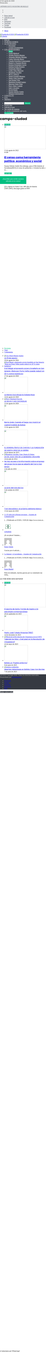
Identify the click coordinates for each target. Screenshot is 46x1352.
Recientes (7, 348)
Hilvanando (4, 6)
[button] (10, 1351)
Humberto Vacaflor (15, 72)
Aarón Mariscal (14, 53)
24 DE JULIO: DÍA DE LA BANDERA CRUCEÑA (22, 457)
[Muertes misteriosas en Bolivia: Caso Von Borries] (11, 667)
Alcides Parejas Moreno (17, 55)
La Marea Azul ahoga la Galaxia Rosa (19, 395)
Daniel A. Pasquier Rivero (17, 63)
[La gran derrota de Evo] (16, 485)
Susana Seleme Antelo (16, 92)
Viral (6, 350)
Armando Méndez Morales (18, 57)
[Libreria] (3, 36)
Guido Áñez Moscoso (16, 71)
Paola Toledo (8, 547)
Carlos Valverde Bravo (16, 59)
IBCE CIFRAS (14, 74)
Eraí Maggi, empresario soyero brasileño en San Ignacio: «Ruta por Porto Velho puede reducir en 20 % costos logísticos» (24, 371)
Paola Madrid (8, 569)
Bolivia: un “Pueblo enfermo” (16, 663)
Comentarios (8, 352)
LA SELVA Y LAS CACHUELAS (15, 401)
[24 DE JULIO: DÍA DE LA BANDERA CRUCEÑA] (19, 454)
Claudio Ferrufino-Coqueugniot (19, 61)
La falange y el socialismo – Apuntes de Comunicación (22, 554)
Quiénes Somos (11, 42)
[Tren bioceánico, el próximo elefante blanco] (16, 506)
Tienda (7, 99)
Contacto (9, 96)
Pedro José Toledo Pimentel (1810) (18, 632)
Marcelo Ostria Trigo (16, 84)
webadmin (7, 532)
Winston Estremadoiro (16, 94)
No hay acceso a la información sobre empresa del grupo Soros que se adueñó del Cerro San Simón (24, 464)
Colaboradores (12, 49)
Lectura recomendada (16, 48)
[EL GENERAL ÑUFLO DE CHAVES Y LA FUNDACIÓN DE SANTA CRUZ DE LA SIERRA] (16, 445)
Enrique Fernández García (17, 65)
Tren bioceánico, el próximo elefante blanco (23, 509)
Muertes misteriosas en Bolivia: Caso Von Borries (24, 669)
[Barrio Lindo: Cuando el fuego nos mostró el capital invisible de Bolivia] (16, 420)
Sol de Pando (13, 90)
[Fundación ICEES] (14, 34)
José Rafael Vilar (14, 80)
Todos (11, 51)
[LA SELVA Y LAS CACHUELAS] (13, 399)
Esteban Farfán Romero (17, 67)
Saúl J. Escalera (14, 88)
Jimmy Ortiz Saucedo (16, 78)
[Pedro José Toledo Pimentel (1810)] (16, 630)
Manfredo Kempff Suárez (17, 82)
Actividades (10, 44)
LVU (6, 97)
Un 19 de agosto (10, 358)
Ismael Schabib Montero (17, 76)
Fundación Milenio (15, 69)
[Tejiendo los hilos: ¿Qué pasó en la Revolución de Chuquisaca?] (23, 637)
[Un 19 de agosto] (13, 356)
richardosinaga (17, 677)
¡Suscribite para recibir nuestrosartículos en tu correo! (13, 180)
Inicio (7, 40)
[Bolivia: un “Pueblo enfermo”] (16, 660)
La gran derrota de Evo (13, 487)
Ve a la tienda (8, 113)
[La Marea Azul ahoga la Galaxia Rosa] (16, 392)
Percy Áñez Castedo (15, 86)
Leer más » (8, 173)
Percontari (12, 46)
